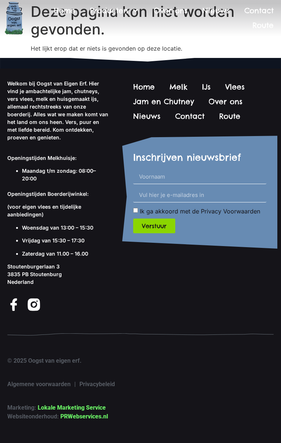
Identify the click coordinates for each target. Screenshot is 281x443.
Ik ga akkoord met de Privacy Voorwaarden (200, 211)
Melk (178, 86)
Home (64, 10)
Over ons (171, 10)
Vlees (235, 86)
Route (263, 25)
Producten (109, 10)
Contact (259, 10)
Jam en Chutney (163, 101)
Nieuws (216, 10)
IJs (206, 86)
